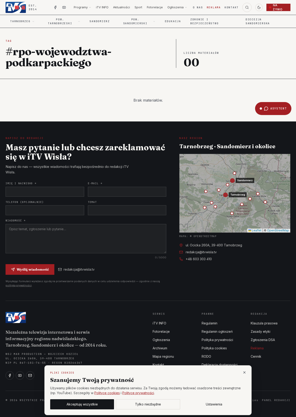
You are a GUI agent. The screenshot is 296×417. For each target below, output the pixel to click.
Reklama (214, 7)
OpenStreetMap (278, 230)
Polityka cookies (214, 348)
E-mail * (95, 183)
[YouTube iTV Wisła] (64, 7)
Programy (81, 7)
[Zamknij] (244, 372)
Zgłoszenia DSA (263, 340)
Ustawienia (214, 404)
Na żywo (277, 7)
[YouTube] (20, 375)
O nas (198, 7)
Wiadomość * (16, 220)
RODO (206, 356)
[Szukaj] (247, 7)
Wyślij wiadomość (33, 269)
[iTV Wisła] (16, 317)
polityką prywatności (19, 285)
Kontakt (232, 7)
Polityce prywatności (138, 393)
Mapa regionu (163, 356)
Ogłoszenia (175, 7)
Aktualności (121, 7)
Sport (138, 7)
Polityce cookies (107, 393)
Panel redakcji (276, 400)
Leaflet (256, 230)
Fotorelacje (155, 7)
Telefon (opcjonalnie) (25, 202)
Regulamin (209, 323)
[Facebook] (10, 375)
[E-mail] (30, 375)
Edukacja (173, 21)
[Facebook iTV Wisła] (55, 7)
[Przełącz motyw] (259, 7)
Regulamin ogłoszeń (217, 331)
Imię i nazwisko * (21, 183)
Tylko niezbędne (148, 404)
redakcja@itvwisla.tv (79, 269)
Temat (92, 202)
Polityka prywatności (217, 340)
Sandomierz (99, 21)
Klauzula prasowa (264, 323)
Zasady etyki (260, 331)
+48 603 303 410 (199, 259)
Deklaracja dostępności (219, 365)
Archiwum (160, 348)
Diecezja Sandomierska (258, 21)
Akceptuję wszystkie (82, 404)
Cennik (256, 356)
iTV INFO (102, 7)
